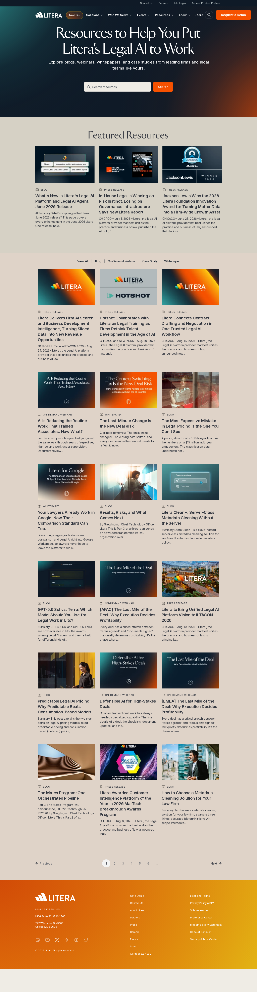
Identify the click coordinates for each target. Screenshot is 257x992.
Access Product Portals (206, 3)
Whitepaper (172, 261)
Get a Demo (137, 895)
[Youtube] (47, 940)
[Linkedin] (37, 940)
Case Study (150, 261)
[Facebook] (66, 940)
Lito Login (180, 3)
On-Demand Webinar (122, 261)
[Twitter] (57, 940)
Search (163, 87)
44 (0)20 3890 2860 (53, 916)
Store (133, 946)
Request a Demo (233, 15)
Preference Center (201, 917)
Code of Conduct (200, 932)
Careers (163, 3)
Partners (135, 917)
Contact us (146, 3)
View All (83, 261)
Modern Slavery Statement (206, 924)
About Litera (137, 910)
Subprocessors (199, 910)
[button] (74, 15)
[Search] (209, 15)
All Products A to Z (141, 953)
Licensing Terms (200, 895)
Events (134, 939)
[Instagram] (76, 940)
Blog (98, 261)
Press (133, 924)
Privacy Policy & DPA (202, 903)
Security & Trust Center (203, 939)
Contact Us (136, 903)
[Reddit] (86, 940)
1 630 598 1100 (51, 909)
